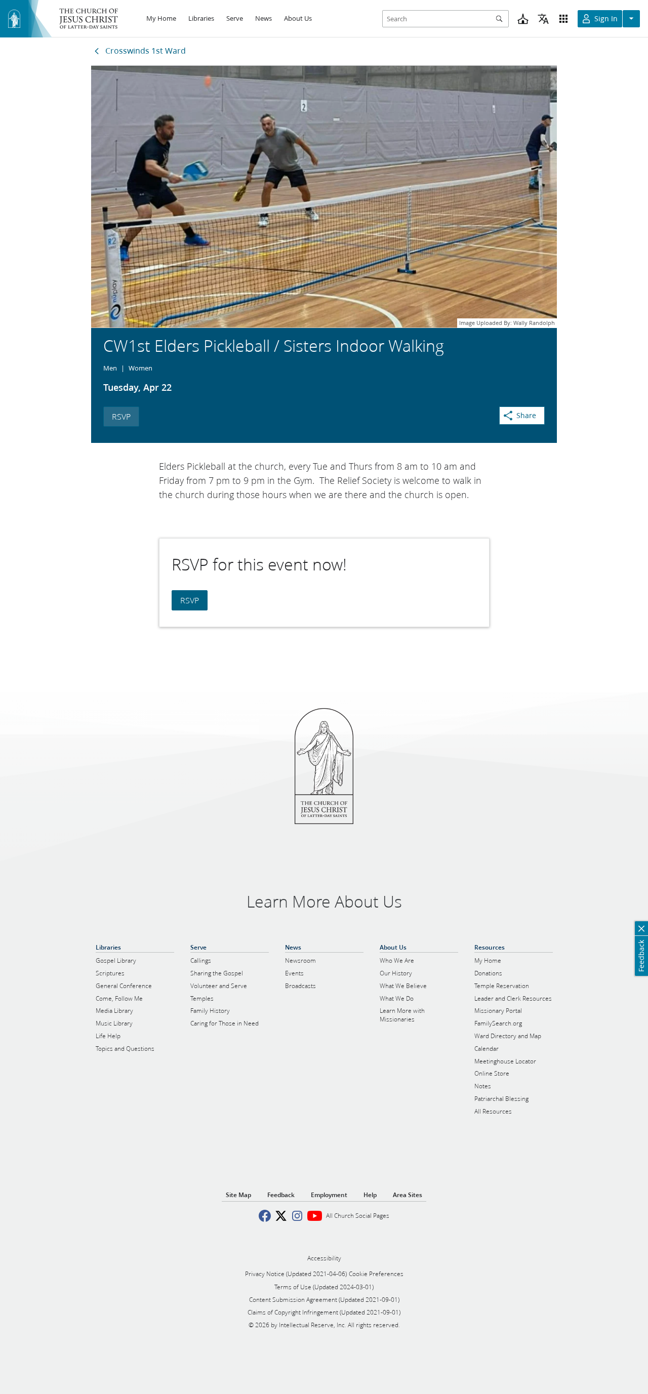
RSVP (121, 416)
